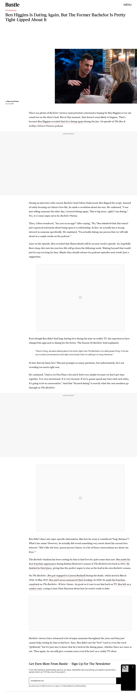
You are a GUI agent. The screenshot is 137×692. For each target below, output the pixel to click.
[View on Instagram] (80, 297)
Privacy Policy (81, 686)
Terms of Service (68, 686)
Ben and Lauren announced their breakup (70, 579)
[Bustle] (12, 4)
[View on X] (80, 613)
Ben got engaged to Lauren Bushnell (66, 575)
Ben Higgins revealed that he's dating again (60, 121)
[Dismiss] (133, 666)
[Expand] (124, 666)
